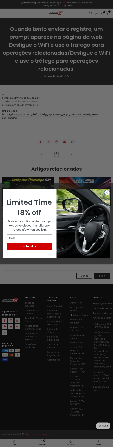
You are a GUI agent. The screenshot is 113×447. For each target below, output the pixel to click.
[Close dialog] (106, 192)
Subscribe (29, 246)
